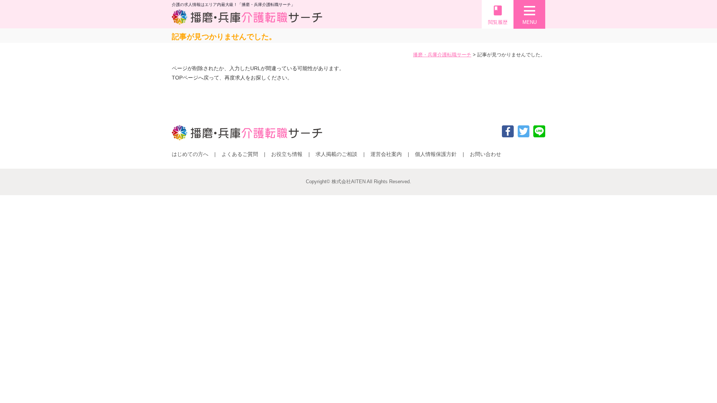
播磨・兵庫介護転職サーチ (442, 54)
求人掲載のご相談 (336, 154)
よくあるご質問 (239, 154)
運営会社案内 (386, 154)
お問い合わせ (485, 154)
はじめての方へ (190, 154)
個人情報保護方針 (436, 154)
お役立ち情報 (286, 154)
